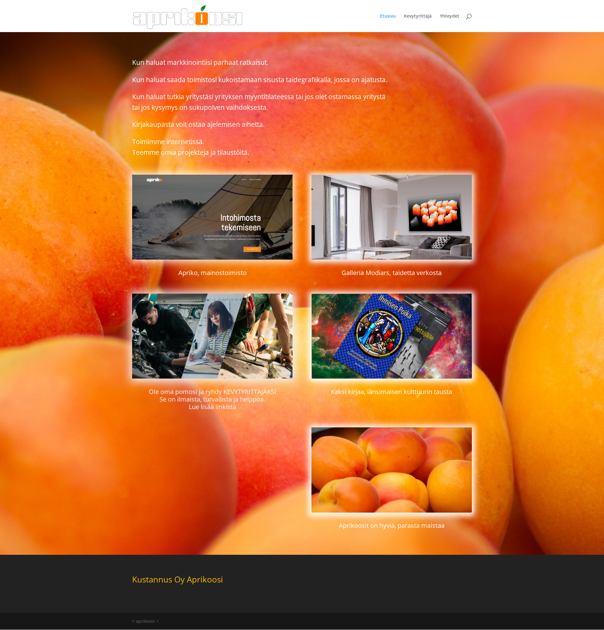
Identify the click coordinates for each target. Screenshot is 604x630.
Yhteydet (449, 16)
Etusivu (388, 16)
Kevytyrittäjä (418, 16)
